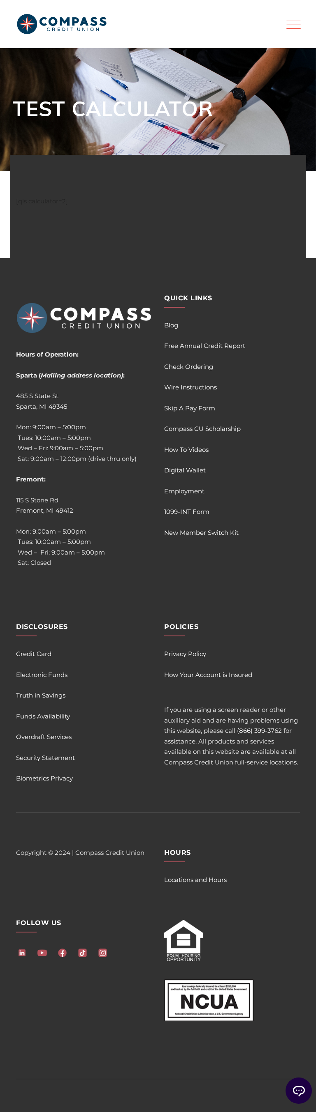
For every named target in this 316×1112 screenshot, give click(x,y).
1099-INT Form (186, 512)
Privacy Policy (185, 654)
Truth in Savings (40, 695)
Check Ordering (188, 367)
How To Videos (186, 450)
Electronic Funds (41, 675)
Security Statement (45, 758)
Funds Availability (43, 716)
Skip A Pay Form (189, 408)
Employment (184, 491)
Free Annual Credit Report (204, 346)
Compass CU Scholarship (202, 429)
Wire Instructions (190, 387)
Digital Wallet (185, 470)
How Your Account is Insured (208, 675)
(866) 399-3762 (259, 730)
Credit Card (33, 654)
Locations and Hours (195, 880)
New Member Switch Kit (201, 532)
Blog (171, 325)
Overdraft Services (44, 737)
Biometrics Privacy (44, 778)
